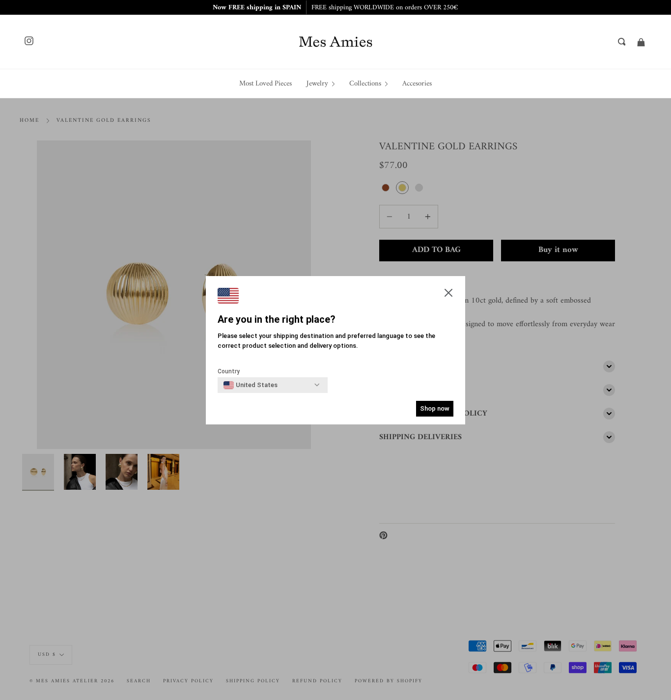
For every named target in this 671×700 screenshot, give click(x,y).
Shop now (434, 408)
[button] (448, 294)
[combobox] (251, 385)
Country (229, 371)
